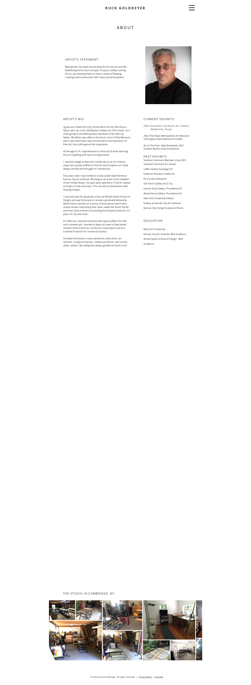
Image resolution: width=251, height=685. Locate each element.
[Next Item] (197, 630)
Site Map (159, 677)
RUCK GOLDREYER (125, 8)
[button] (192, 7)
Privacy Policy (145, 677)
